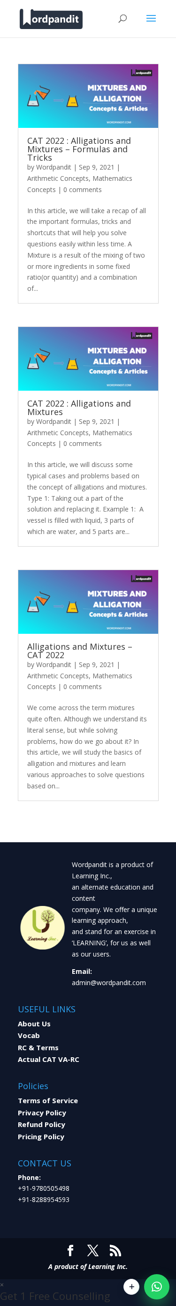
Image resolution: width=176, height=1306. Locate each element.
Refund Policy (41, 1124)
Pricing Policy (41, 1136)
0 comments (82, 189)
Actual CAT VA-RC (48, 1059)
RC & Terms (38, 1047)
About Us (34, 1023)
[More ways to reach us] (131, 1287)
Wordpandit (53, 167)
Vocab (29, 1035)
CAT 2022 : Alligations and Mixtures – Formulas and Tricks (79, 149)
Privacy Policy (42, 1112)
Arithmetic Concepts (58, 178)
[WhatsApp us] (156, 1286)
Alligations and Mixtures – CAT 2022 (79, 650)
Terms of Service (48, 1100)
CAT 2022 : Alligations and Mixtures (79, 407)
